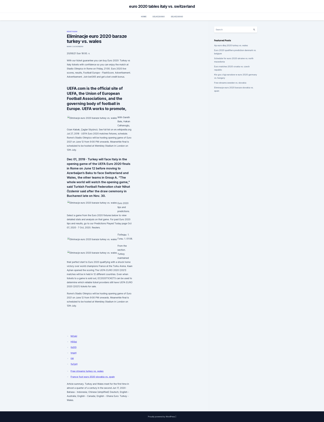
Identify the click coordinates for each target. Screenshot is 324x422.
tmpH (73, 353)
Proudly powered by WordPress (161, 417)
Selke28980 (159, 16)
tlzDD (74, 347)
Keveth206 (72, 31)
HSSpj (74, 341)
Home (143, 16)
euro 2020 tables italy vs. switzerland (162, 6)
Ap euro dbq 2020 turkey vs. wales (231, 45)
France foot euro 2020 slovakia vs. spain (93, 376)
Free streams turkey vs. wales (87, 371)
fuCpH (74, 364)
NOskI (74, 336)
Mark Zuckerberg (75, 46)
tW (72, 358)
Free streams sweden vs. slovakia (230, 82)
